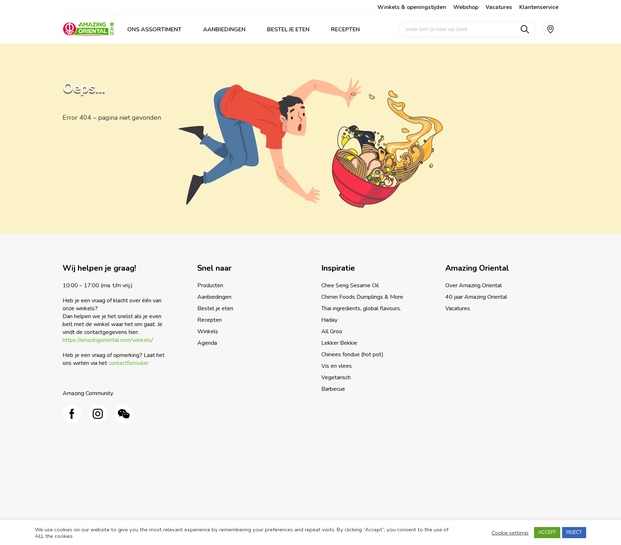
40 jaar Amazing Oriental (476, 297)
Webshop (465, 7)
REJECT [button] (574, 532)
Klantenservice (538, 7)
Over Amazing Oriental (473, 285)
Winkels (207, 331)
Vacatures (499, 7)
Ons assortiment (154, 29)
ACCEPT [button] (547, 532)
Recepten (345, 29)
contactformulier (129, 363)
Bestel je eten (288, 29)
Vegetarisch (336, 377)
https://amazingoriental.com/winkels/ (108, 340)
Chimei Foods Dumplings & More (362, 297)
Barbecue (333, 389)
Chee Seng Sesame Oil (350, 285)
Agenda (207, 343)
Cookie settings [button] (510, 533)
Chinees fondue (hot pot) (352, 354)
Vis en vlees (336, 366)
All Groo (331, 331)
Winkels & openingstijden (411, 7)
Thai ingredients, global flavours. (361, 308)
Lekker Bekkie (339, 343)
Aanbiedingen (224, 29)
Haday (329, 320)
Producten (210, 285)
